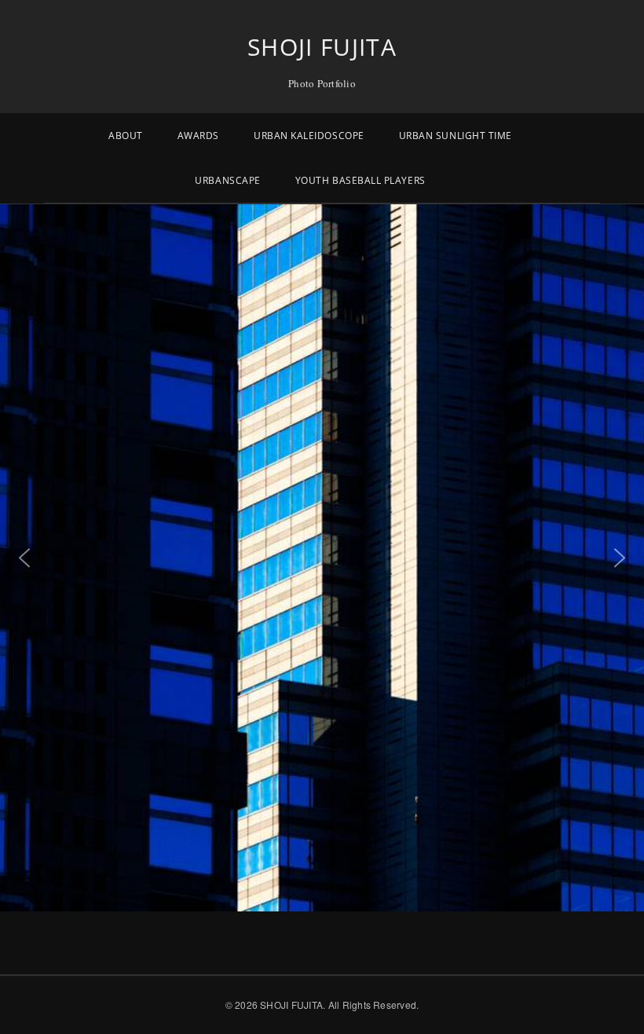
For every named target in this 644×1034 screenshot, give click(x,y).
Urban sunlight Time (455, 135)
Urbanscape (227, 180)
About (125, 135)
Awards (198, 135)
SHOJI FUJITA (322, 47)
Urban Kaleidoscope (309, 135)
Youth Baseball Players (360, 180)
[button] (24, 557)
